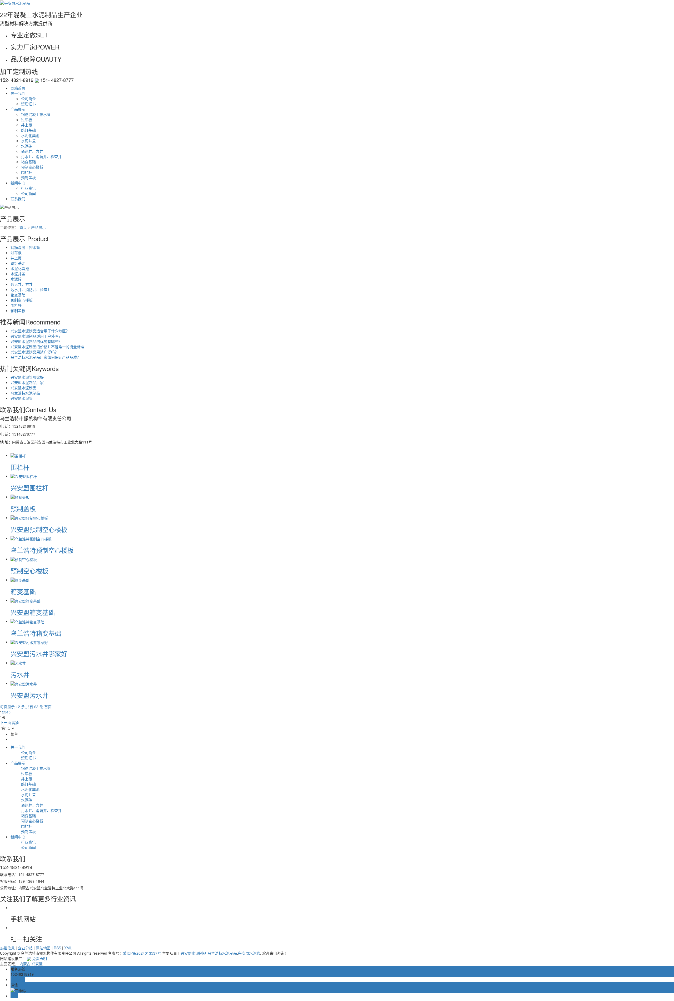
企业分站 (25, 947)
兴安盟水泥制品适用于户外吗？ (36, 336)
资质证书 (28, 103)
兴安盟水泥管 (22, 398)
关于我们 (18, 93)
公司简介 (28, 98)
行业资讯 (28, 188)
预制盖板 (28, 177)
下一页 (5, 722)
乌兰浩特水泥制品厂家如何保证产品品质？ (46, 357)
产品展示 (18, 109)
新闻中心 (18, 182)
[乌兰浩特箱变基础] (27, 621)
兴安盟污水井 (29, 695)
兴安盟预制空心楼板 (39, 529)
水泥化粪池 (30, 135)
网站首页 (18, 88)
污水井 (20, 674)
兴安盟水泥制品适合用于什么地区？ (40, 330)
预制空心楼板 (32, 167)
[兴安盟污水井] (24, 683)
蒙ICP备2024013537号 (142, 953)
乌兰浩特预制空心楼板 (42, 550)
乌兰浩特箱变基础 (36, 633)
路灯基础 (28, 130)
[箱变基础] (20, 579)
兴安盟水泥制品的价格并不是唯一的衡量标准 (47, 346)
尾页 (15, 722)
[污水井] (18, 662)
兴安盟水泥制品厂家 (27, 382)
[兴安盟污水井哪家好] (29, 641)
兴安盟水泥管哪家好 (27, 377)
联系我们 (18, 198)
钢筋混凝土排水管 (36, 114)
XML (68, 947)
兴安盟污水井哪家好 (39, 653)
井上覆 (26, 124)
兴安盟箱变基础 (33, 612)
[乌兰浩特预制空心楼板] (31, 538)
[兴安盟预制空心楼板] (29, 517)
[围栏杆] (18, 455)
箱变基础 (28, 161)
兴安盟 (37, 963)
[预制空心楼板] (24, 558)
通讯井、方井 (32, 151)
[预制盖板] (20, 496)
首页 (23, 227)
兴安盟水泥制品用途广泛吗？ (34, 351)
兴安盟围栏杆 (29, 487)
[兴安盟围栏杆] (24, 476)
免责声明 (39, 958)
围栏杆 (26, 172)
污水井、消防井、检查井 (41, 156)
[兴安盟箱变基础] (26, 600)
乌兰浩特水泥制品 (25, 393)
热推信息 (7, 947)
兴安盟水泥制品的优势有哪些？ (36, 341)
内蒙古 (25, 963)
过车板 (26, 119)
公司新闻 (28, 193)
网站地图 (43, 947)
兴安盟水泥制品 (23, 387)
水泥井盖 (28, 140)
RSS (57, 947)
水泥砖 (26, 146)
